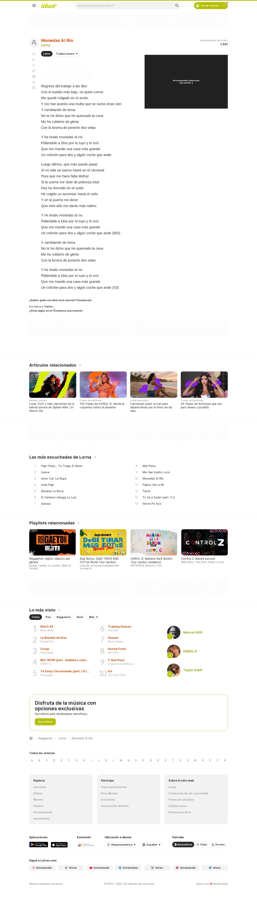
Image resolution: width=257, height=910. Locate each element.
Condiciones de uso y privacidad (188, 793)
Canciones (39, 787)
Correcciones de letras (115, 805)
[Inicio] (31, 738)
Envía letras (108, 799)
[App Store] (59, 844)
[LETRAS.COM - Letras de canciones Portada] (49, 5)
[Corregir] (33, 82)
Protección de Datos (181, 799)
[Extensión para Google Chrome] (86, 844)
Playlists (38, 805)
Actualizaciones (42, 812)
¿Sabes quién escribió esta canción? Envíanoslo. (60, 300)
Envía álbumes (109, 793)
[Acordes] (33, 70)
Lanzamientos (41, 818)
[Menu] (34, 5)
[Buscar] (176, 5)
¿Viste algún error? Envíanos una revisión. (56, 310)
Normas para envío (180, 812)
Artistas (38, 793)
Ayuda (172, 787)
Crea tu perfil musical (114, 787)
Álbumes (38, 799)
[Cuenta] (224, 5)
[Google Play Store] (38, 844)
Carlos (48, 306)
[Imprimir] (33, 76)
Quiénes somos (178, 805)
